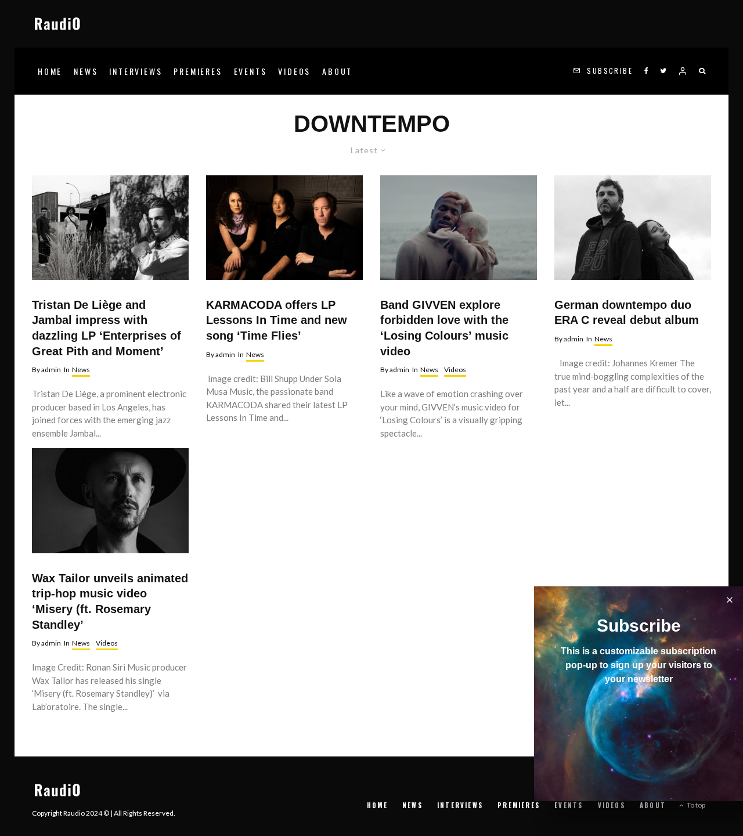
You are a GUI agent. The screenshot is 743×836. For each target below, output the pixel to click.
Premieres (198, 71)
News (86, 71)
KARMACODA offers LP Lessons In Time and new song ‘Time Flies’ (276, 320)
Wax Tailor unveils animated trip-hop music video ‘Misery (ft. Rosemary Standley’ (110, 601)
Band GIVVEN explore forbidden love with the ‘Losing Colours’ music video (444, 328)
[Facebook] (646, 71)
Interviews (135, 71)
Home (50, 71)
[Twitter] (663, 71)
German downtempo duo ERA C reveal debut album (626, 312)
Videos (294, 71)
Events (250, 71)
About (337, 71)
